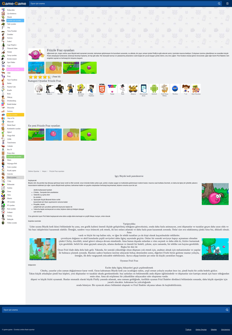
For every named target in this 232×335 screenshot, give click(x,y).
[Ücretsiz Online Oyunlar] (14, 3)
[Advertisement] (78, 27)
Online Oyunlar (201, 330)
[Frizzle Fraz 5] (54, 68)
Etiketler (214, 330)
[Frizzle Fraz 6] (36, 68)
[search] (219, 3)
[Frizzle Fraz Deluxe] (71, 68)
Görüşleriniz (225, 330)
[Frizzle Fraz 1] (89, 68)
